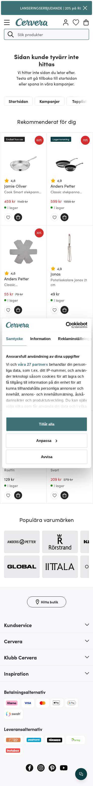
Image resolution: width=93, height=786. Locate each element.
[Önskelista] (76, 22)
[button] (10, 34)
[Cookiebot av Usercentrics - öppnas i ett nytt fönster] (66, 325)
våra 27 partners (33, 364)
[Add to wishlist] (8, 217)
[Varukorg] (86, 22)
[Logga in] (65, 22)
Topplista (80, 101)
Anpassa (43, 440)
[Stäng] (85, 8)
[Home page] (32, 24)
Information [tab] (40, 339)
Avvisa (46, 457)
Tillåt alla (46, 424)
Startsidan (18, 101)
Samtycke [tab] (14, 339)
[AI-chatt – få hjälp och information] (81, 774)
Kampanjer (49, 101)
